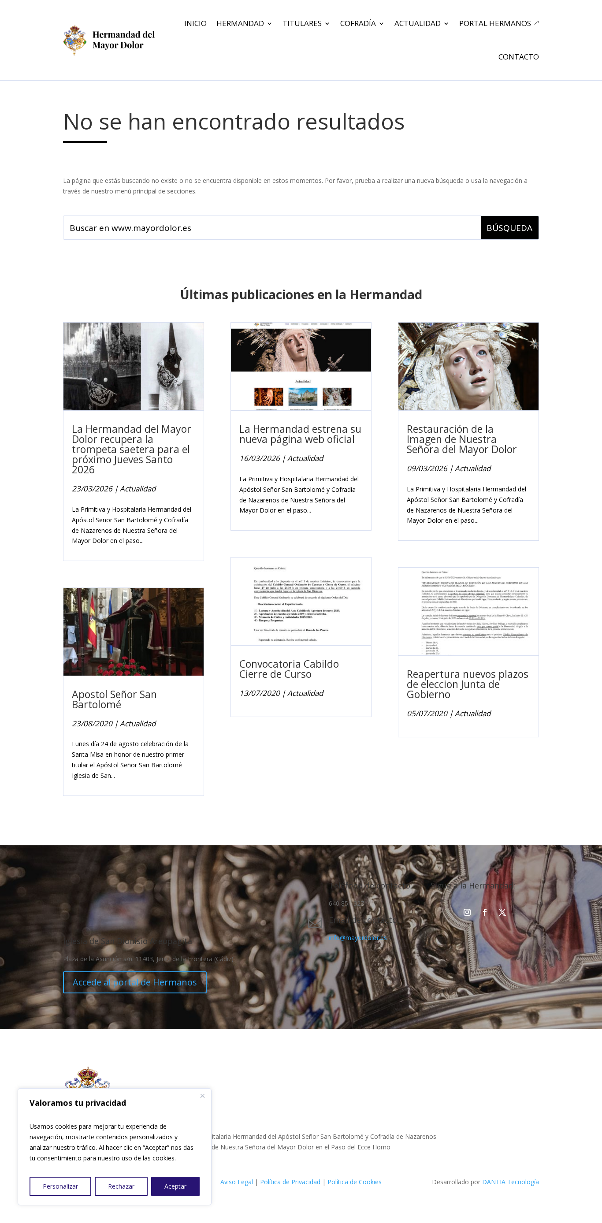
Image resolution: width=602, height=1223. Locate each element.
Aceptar (175, 1186)
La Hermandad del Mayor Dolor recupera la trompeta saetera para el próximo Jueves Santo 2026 (131, 449)
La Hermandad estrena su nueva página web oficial (300, 434)
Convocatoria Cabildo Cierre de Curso (289, 669)
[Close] (202, 1095)
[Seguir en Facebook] (485, 912)
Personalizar (60, 1186)
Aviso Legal (236, 1182)
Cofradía (358, 23)
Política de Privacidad (290, 1182)
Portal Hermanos (495, 23)
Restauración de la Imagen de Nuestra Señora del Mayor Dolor (462, 439)
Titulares (302, 23)
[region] (115, 1146)
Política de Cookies (354, 1182)
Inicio (195, 23)
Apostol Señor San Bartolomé (114, 699)
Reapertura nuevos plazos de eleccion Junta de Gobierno (467, 684)
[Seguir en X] (502, 912)
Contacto (518, 57)
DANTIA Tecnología (510, 1182)
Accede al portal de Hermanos (135, 982)
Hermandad (240, 23)
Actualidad (417, 23)
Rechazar (121, 1186)
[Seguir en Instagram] (467, 912)
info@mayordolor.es (358, 937)
